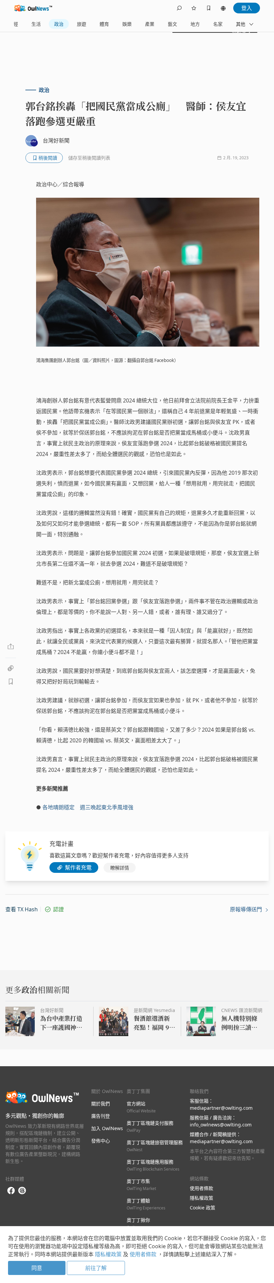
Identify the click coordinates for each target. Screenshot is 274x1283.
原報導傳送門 (246, 909)
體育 (104, 24)
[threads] (22, 1191)
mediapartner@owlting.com (221, 1108)
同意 (36, 1268)
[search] (179, 8)
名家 (218, 24)
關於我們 (100, 1103)
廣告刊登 (100, 1116)
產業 (149, 24)
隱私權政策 (201, 1198)
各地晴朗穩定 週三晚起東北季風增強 (87, 807)
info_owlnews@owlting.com (221, 1124)
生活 (36, 24)
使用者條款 (201, 1188)
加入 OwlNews (107, 1128)
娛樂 (127, 24)
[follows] (193, 8)
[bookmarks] (208, 8)
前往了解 (96, 1268)
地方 (195, 24)
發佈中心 (100, 1140)
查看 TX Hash (21, 909)
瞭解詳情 (119, 867)
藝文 (172, 24)
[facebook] (11, 1190)
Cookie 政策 (202, 1207)
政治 (58, 24)
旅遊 (81, 24)
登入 (246, 8)
